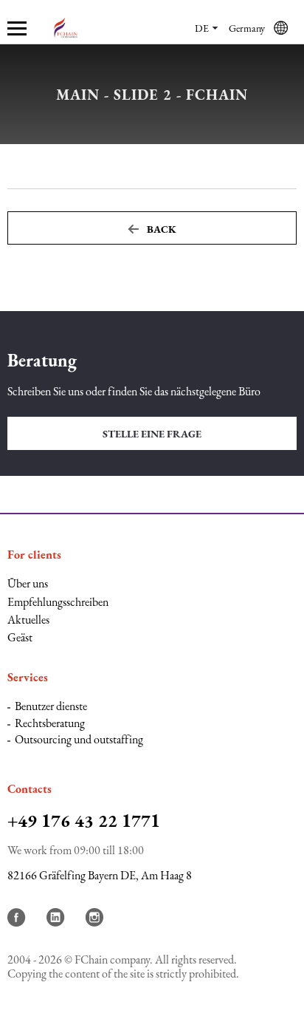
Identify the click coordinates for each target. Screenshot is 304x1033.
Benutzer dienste (51, 706)
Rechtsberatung (50, 723)
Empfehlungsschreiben (57, 602)
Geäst (19, 637)
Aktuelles (28, 619)
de (202, 28)
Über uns (27, 583)
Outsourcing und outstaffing (79, 739)
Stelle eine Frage (152, 433)
